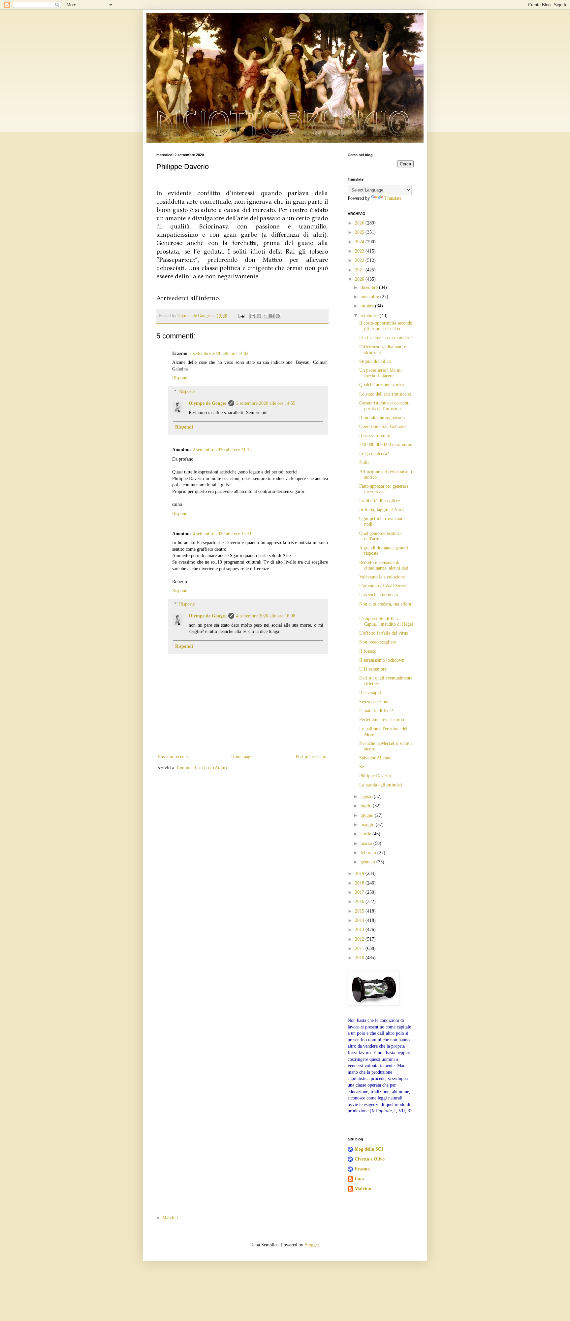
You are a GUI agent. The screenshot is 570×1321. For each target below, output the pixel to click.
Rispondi (180, 377)
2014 (360, 920)
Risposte (187, 391)
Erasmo (362, 1168)
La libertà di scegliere (379, 500)
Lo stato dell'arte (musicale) (385, 394)
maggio (368, 824)
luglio (367, 805)
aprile (366, 833)
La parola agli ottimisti (380, 784)
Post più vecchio (311, 756)
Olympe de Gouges (207, 403)
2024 (360, 241)
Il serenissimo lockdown (381, 660)
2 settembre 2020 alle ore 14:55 (265, 403)
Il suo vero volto (374, 435)
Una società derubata (378, 594)
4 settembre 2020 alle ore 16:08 (265, 615)
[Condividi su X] (265, 316)
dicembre (370, 287)
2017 (360, 892)
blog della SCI (369, 1149)
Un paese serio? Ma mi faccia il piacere (380, 373)
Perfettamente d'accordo (381, 719)
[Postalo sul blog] (259, 316)
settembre (370, 315)
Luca (359, 1178)
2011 (360, 948)
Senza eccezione (374, 701)
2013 (360, 929)
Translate (392, 198)
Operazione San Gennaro (382, 426)
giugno (368, 815)
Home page (241, 756)
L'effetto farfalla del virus (383, 633)
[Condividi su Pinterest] (277, 316)
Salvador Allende (375, 757)
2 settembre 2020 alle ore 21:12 (222, 449)
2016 (360, 901)
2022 (360, 260)
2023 (360, 251)
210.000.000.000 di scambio (385, 444)
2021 (360, 269)
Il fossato (367, 651)
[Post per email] (241, 315)
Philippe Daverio (375, 775)
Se (361, 766)
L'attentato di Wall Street (382, 585)
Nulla (364, 462)
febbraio (369, 852)
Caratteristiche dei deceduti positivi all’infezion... (384, 405)
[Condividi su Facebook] (271, 316)
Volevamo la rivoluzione (382, 576)
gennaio (368, 861)
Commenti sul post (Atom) (202, 767)
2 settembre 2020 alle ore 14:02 (218, 353)
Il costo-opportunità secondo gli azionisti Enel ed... (385, 326)
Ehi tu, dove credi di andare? (386, 337)
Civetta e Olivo (370, 1159)
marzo (367, 843)
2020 (360, 279)
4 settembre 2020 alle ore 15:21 (222, 533)
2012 (360, 939)
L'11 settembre (373, 669)
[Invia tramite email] (252, 316)
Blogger (311, 1244)
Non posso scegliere (377, 642)
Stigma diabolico (375, 361)
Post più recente (173, 756)
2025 (360, 232)
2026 (360, 223)
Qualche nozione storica (381, 384)
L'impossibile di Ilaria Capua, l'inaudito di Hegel (386, 621)
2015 (360, 911)
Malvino (363, 1188)
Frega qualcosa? (374, 453)
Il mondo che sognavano (382, 417)
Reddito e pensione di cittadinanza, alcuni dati (383, 565)
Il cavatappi (370, 692)
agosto (367, 796)
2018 (360, 883)
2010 (360, 957)
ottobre (368, 305)
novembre (370, 296)
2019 (360, 873)
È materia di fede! (376, 710)
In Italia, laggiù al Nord (381, 509)
